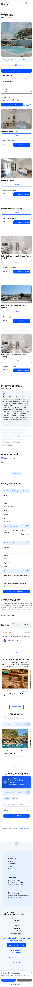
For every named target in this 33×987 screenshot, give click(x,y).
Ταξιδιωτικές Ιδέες (15, 880)
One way (7, 798)
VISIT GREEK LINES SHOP (16, 957)
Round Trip (15, 798)
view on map (18, 18)
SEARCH (13, 104)
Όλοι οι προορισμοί (15, 869)
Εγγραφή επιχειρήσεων (16, 933)
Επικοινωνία (16, 928)
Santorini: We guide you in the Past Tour (14, 694)
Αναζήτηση (17, 816)
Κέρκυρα (12, 863)
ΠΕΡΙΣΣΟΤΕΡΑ (16, 707)
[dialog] (16, 979)
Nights (4, 89)
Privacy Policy (16, 923)
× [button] (31, 972)
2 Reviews (26, 60)
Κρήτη (11, 861)
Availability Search (23, 145)
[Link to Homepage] (5, 3)
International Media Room (16, 931)
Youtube (18, 966)
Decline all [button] (24, 980)
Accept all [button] (8, 980)
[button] (16, 984)
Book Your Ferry (16, 591)
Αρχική (2, 9)
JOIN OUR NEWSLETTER (16, 945)
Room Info (16, 135)
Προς (20, 802)
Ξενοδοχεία (7, 9)
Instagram (12, 966)
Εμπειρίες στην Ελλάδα (16, 882)
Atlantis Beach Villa (9, 753)
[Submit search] (28, 724)
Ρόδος (12, 865)
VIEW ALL (16, 652)
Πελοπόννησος (14, 867)
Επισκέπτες (6, 97)
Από (5, 802)
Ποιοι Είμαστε (16, 925)
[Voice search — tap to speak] (24, 724)
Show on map (16, 473)
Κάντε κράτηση (14, 893)
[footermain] (16, 843)
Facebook (9, 966)
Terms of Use (16, 920)
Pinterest (21, 966)
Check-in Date (7, 82)
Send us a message (24, 828)
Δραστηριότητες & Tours (16, 884)
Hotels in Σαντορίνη (15, 9)
